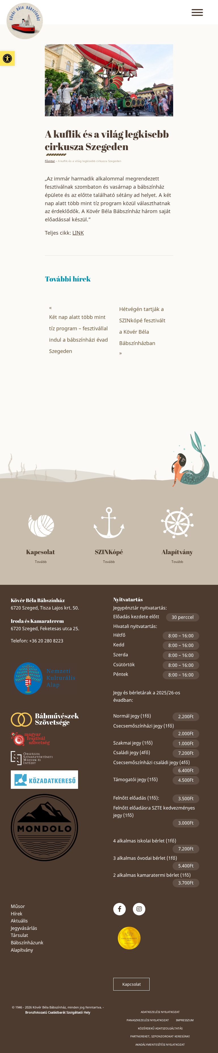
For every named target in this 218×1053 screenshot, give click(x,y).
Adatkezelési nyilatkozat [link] (160, 1012)
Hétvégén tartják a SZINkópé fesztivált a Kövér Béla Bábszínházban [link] (142, 326)
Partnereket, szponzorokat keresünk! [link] (160, 1036)
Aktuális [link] (19, 921)
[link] (7, 58)
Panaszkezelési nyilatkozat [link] (148, 1020)
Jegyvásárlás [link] (24, 928)
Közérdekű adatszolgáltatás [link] (160, 1028)
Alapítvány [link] (22, 950)
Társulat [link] (19, 935)
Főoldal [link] (50, 161)
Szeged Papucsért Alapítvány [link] (58, 703)
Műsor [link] (18, 906)
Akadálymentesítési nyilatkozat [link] (160, 1044)
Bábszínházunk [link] (27, 942)
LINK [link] (78, 232)
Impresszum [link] (185, 1020)
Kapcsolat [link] (131, 984)
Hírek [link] (16, 914)
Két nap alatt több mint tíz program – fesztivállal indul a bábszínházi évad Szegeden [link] (78, 334)
